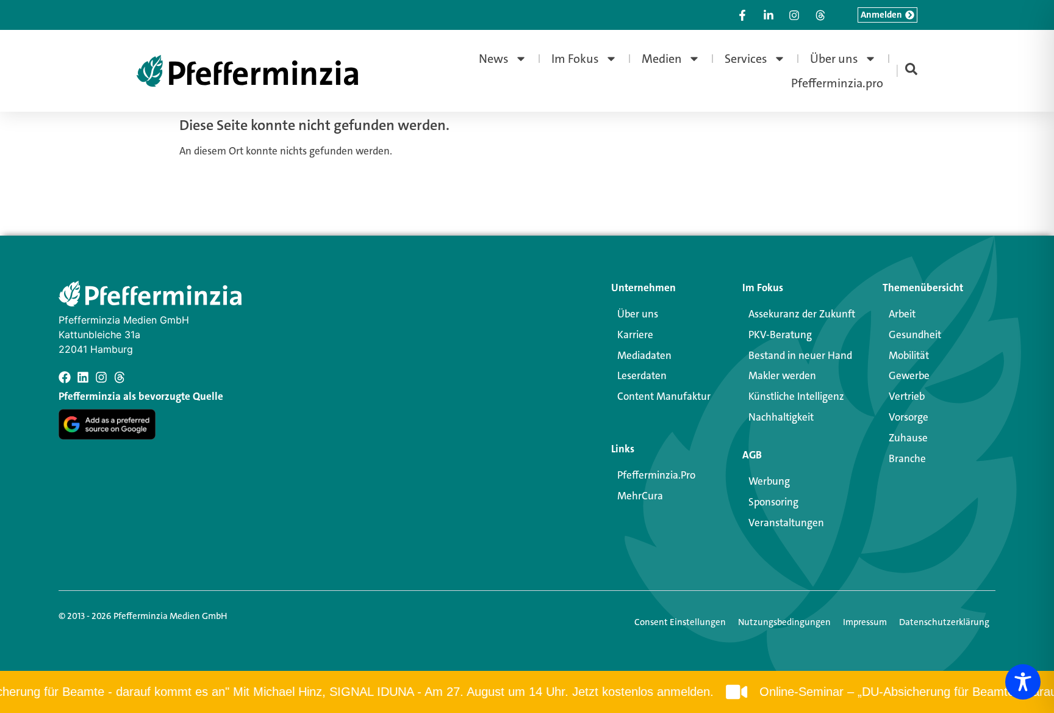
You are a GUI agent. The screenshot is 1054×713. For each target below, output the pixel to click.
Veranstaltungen (786, 522)
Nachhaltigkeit (781, 417)
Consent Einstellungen (680, 622)
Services (746, 59)
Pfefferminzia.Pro (656, 475)
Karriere (635, 334)
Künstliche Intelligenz (796, 396)
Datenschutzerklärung (944, 622)
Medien (662, 59)
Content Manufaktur (664, 396)
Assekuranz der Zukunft (801, 313)
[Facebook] (65, 377)
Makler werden (782, 375)
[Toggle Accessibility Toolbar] (1023, 682)
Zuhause (908, 437)
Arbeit (902, 313)
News (494, 59)
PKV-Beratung (780, 334)
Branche (907, 458)
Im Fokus (575, 59)
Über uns (834, 59)
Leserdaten (642, 375)
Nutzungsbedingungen (784, 622)
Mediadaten (644, 355)
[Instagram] (101, 377)
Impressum (865, 622)
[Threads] (119, 377)
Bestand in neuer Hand (800, 355)
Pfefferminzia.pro (837, 83)
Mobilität (909, 355)
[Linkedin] (83, 377)
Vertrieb (907, 396)
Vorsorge (908, 417)
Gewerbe (909, 375)
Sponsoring (773, 502)
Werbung (769, 481)
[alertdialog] (527, 692)
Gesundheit (915, 334)
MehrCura (640, 495)
